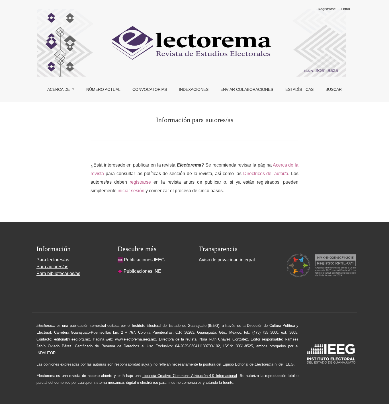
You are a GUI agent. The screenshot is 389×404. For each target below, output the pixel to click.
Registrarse (327, 9)
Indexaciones (193, 89)
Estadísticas (299, 89)
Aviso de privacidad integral (227, 259)
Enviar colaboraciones (246, 89)
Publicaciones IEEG (144, 259)
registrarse (140, 182)
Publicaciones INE (142, 271)
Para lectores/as (52, 259)
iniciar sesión (131, 190)
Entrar (345, 9)
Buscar (333, 89)
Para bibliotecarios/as (58, 273)
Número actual (103, 89)
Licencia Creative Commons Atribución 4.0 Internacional (189, 376)
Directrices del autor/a (265, 173)
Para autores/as (52, 266)
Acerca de (59, 89)
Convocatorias (149, 89)
